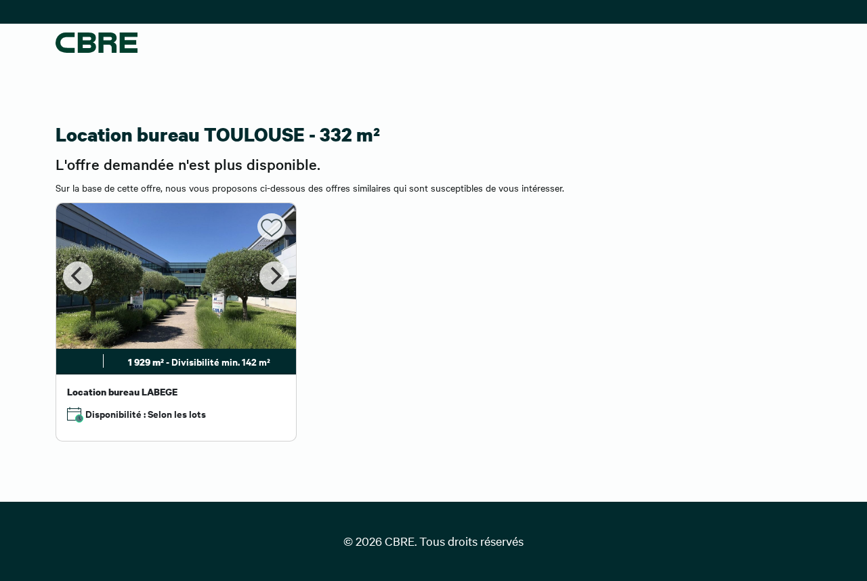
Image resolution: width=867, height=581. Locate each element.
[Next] (274, 276)
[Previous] (78, 276)
